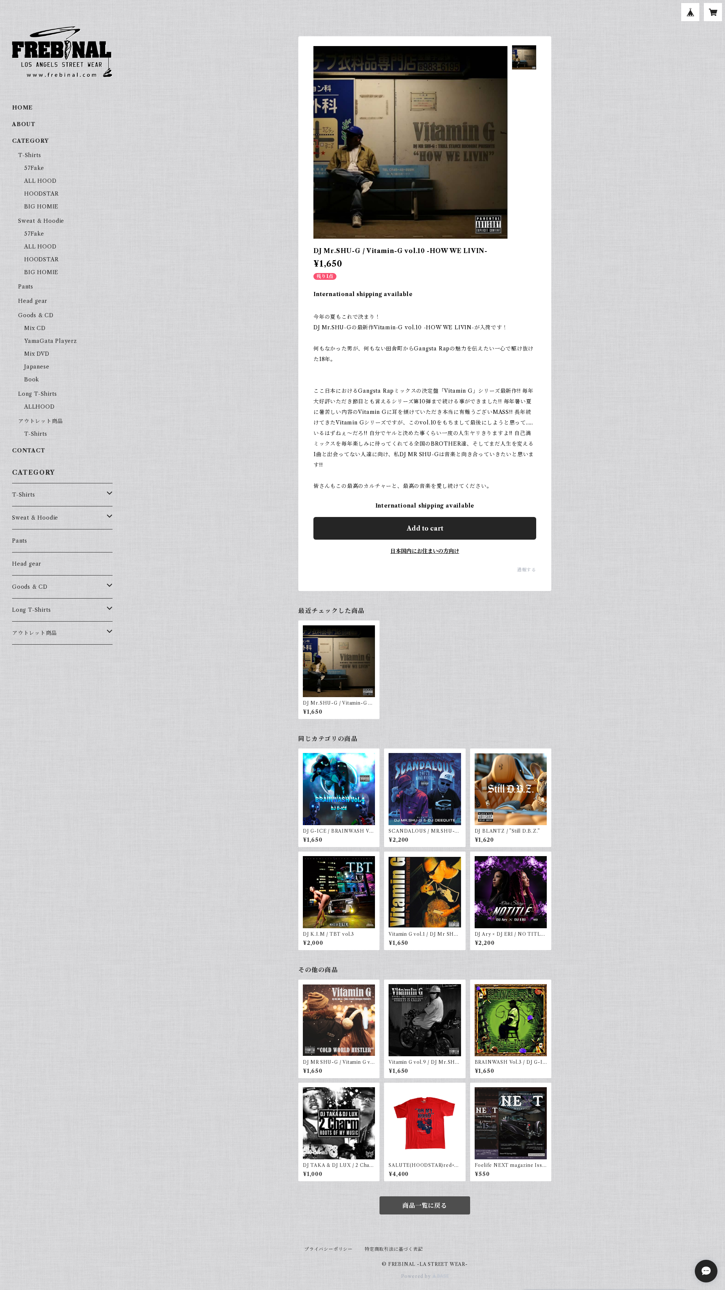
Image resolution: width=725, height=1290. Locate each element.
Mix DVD (36, 353)
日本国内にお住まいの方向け (424, 551)
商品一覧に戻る (425, 1205)
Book (31, 379)
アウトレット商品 (40, 421)
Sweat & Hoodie (41, 221)
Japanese (36, 366)
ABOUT (23, 124)
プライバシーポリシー (328, 1249)
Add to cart (425, 528)
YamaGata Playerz (50, 341)
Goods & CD (36, 315)
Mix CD (35, 328)
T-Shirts (29, 155)
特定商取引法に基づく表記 (394, 1249)
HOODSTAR (41, 193)
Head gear (32, 301)
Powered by (416, 1276)
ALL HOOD (40, 180)
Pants (25, 286)
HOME (22, 107)
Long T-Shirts (37, 393)
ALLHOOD (39, 406)
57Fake (34, 168)
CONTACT (28, 450)
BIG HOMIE (41, 206)
